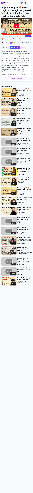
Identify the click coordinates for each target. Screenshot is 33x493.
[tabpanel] (16, 63)
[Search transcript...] (22, 47)
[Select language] (21, 2)
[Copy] (26, 47)
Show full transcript (16, 78)
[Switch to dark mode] (25, 2)
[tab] (4, 43)
